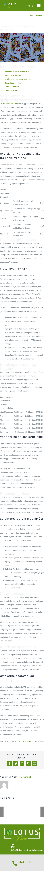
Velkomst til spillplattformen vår (17, 72)
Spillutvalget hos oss (13, 75)
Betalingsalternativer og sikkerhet (18, 79)
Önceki (31, 16)
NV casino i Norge (9, 104)
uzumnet (26, 777)
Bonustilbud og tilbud (13, 83)
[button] (2, 812)
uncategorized (27, 741)
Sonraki (39, 16)
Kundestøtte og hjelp (13, 90)
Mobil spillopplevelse (13, 87)
